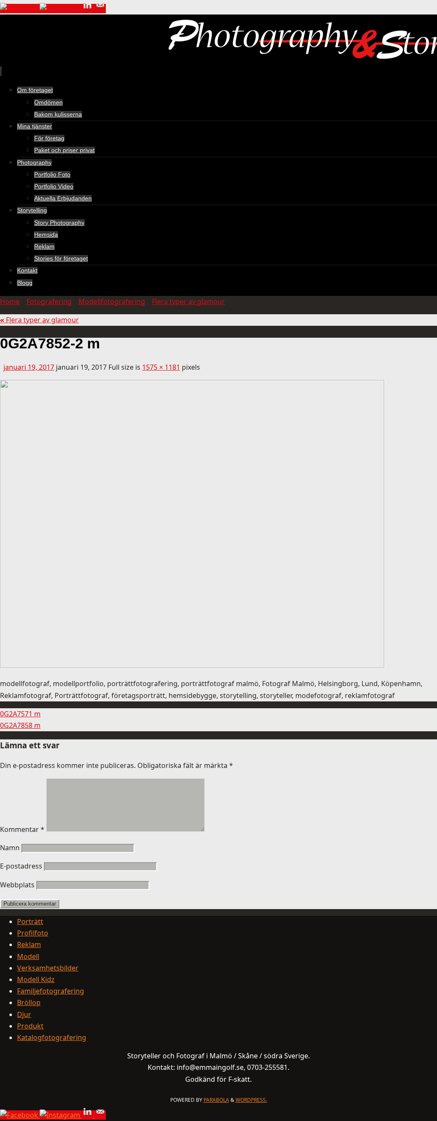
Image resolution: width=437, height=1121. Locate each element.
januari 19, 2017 (28, 367)
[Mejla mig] (100, 8)
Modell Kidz (36, 979)
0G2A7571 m (20, 713)
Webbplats (17, 884)
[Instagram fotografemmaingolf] (61, 8)
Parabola (216, 1100)
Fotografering (49, 301)
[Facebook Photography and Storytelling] (20, 8)
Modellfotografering (112, 301)
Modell (28, 956)
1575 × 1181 (161, 367)
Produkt (30, 1026)
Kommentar (22, 829)
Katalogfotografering (51, 1037)
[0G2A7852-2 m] (192, 665)
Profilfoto (32, 933)
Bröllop (29, 1002)
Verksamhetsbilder (48, 968)
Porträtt (30, 921)
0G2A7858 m (20, 725)
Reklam (29, 944)
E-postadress (21, 866)
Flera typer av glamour (188, 301)
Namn (10, 847)
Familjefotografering (50, 991)
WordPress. (251, 1100)
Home (10, 301)
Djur (24, 1014)
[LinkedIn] (88, 8)
